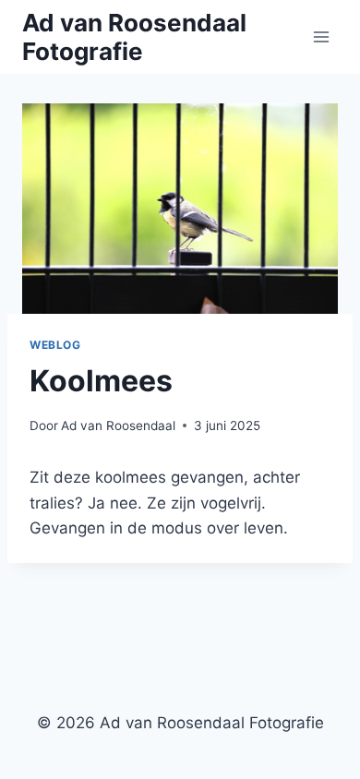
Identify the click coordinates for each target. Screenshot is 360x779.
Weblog (55, 345)
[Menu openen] (321, 36)
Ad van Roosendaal (118, 425)
